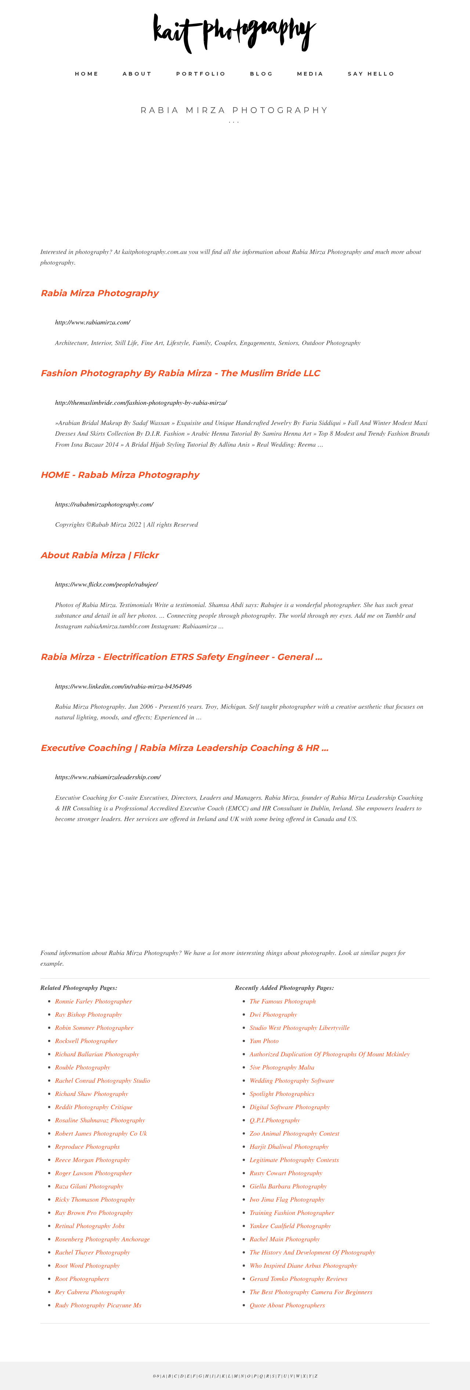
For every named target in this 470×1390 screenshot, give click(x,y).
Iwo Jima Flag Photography (287, 1199)
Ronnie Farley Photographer (93, 1001)
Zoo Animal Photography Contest (294, 1133)
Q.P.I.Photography (275, 1119)
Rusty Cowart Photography (286, 1172)
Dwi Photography (273, 1014)
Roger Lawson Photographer (93, 1172)
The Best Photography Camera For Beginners (311, 1291)
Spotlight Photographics (282, 1093)
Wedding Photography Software (292, 1080)
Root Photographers (82, 1278)
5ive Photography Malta (282, 1067)
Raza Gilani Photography (89, 1186)
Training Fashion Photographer (292, 1212)
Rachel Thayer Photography (92, 1252)
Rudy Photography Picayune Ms (98, 1304)
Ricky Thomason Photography (95, 1199)
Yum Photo (264, 1040)
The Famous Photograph (283, 1001)
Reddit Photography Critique (94, 1106)
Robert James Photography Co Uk (101, 1133)
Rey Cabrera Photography (90, 1291)
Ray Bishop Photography (88, 1014)
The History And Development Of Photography (312, 1252)
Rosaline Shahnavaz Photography (100, 1119)
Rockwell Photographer (86, 1040)
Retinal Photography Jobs (89, 1225)
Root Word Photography (87, 1265)
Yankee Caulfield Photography (290, 1225)
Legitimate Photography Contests (294, 1159)
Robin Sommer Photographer (94, 1027)
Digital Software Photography (290, 1106)
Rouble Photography (82, 1067)
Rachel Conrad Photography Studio (102, 1080)
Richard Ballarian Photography (97, 1053)
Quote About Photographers (287, 1304)
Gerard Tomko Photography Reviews (298, 1278)
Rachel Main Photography (285, 1238)
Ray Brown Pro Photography (94, 1212)
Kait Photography (235, 34)
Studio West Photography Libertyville (300, 1027)
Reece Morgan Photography (92, 1159)
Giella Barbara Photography (288, 1186)
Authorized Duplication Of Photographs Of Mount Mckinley (330, 1053)
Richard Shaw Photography (91, 1093)
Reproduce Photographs (87, 1146)
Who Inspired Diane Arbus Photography (303, 1265)
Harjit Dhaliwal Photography (289, 1146)
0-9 (156, 1376)
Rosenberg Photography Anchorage (102, 1238)
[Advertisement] (235, 195)
